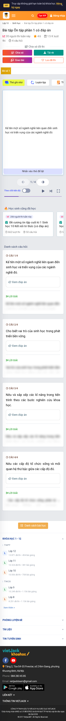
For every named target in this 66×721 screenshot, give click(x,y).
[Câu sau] (43, 182)
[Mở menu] (13, 15)
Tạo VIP (42, 15)
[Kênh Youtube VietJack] (13, 660)
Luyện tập (41, 82)
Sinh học (16, 23)
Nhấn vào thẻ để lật (33, 171)
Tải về (50, 52)
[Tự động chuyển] (43, 191)
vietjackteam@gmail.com (23, 681)
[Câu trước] (23, 182)
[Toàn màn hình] (58, 191)
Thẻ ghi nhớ (16, 82)
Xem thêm (8, 607)
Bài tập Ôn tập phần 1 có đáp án (39, 23)
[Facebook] (6, 660)
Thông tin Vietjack (15, 701)
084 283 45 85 (18, 676)
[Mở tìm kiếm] (33, 15)
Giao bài (19, 60)
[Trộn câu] (50, 191)
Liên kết (8, 695)
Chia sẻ (19, 52)
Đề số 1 (6, 70)
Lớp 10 (6, 23)
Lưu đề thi (50, 60)
